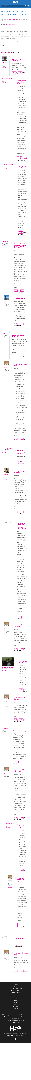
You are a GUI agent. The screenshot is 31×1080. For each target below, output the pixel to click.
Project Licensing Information (15, 1020)
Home (15, 986)
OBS (19, 503)
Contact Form (15, 1006)
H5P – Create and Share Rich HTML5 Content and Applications (15, 2)
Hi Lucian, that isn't (20, 298)
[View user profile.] (4, 60)
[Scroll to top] (15, 1040)
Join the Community (7, 1017)
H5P (15, 1028)
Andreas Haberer (7, 521)
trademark (17, 1034)
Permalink (4, 67)
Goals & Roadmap (15, 992)
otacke (6, 474)
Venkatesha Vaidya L (8, 667)
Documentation (15, 990)
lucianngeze (5, 241)
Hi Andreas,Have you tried (19, 625)
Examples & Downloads (15, 988)
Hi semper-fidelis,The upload (21, 879)
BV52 (5, 368)
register (8, 52)
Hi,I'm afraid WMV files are (20, 698)
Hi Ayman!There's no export (19, 471)
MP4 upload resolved (22, 167)
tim (5, 302)
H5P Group (24, 1034)
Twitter (16, 1002)
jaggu (3, 333)
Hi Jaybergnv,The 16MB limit (19, 770)
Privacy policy (10, 1035)
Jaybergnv (5, 728)
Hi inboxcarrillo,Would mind (21, 953)
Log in (2, 52)
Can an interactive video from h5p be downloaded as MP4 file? (20, 246)
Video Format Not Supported (18, 335)
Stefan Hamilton (7, 78)
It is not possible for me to (23, 661)
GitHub (15, 1004)
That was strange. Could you (18, 59)
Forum (15, 994)
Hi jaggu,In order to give (20, 364)
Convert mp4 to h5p (19, 731)
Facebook (15, 1000)
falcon (4, 62)
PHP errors (21, 416)
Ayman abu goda (7, 448)
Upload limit (21, 826)
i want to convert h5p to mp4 (21, 452)
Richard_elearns (12, 19)
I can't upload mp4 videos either (21, 82)
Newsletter (16, 1008)
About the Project (15, 1022)
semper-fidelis (10, 823)
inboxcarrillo (6, 935)
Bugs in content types (11, 24)
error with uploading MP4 (19, 937)
